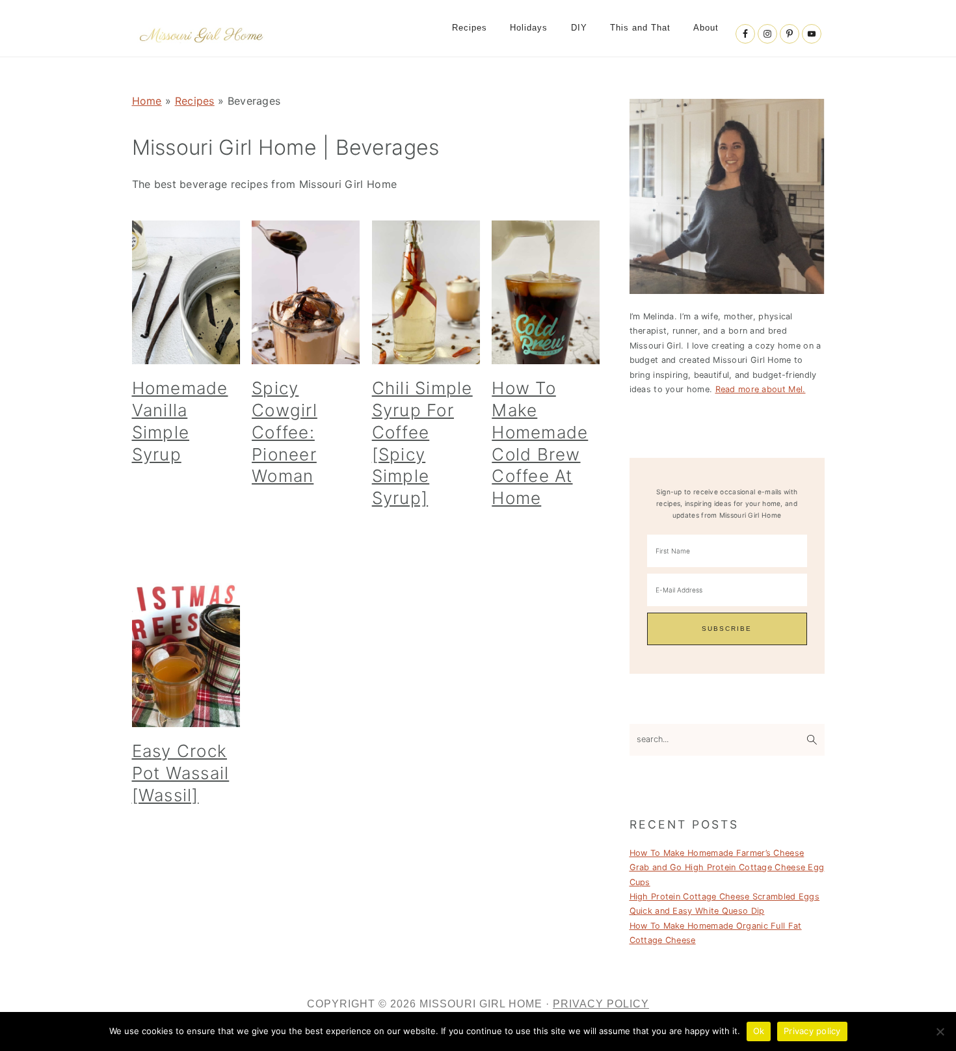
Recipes (195, 100)
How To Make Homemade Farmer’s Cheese (717, 853)
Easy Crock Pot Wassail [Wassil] (181, 773)
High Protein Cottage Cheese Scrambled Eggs (725, 896)
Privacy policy (812, 1031)
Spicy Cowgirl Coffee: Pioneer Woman (284, 432)
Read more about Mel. (760, 389)
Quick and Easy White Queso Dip (697, 911)
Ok (759, 1031)
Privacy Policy (601, 1003)
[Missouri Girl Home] (202, 45)
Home (147, 100)
